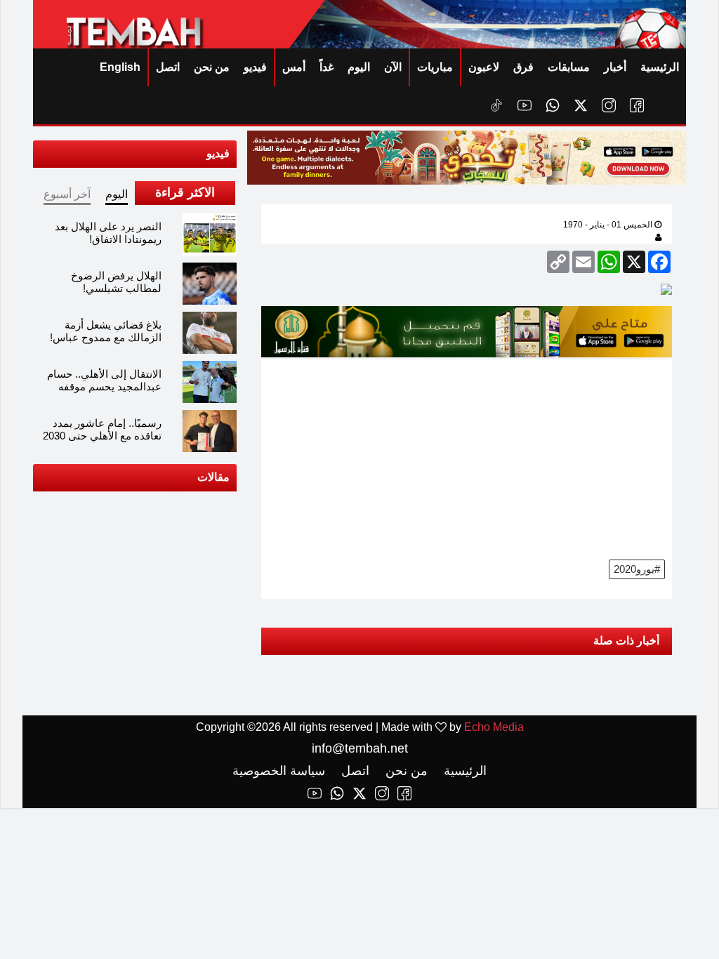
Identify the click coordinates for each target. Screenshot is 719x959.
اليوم (359, 67)
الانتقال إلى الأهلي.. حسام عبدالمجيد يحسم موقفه (104, 380)
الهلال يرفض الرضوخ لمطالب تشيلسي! (116, 282)
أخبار (615, 67)
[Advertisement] (466, 457)
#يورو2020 (637, 569)
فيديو (255, 67)
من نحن (212, 67)
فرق (523, 67)
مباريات (435, 67)
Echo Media (494, 727)
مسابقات (569, 67)
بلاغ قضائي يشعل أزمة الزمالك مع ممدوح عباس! (105, 331)
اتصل (168, 67)
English (120, 67)
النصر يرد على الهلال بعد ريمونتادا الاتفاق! (108, 232)
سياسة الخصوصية (278, 771)
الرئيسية (659, 67)
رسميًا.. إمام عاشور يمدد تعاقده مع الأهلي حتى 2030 (102, 429)
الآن (393, 67)
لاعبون (483, 67)
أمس (293, 67)
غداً (326, 67)
